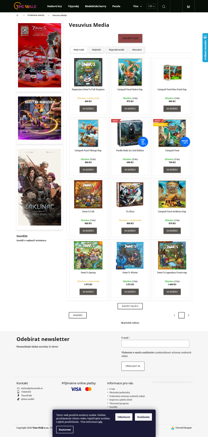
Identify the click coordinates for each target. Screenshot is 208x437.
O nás (112, 388)
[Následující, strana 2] (181, 315)
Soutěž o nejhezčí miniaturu (31, 240)
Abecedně (137, 49)
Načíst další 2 (130, 306)
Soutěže (113, 406)
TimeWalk (26, 395)
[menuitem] (54, 6)
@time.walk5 (27, 399)
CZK (150, 6)
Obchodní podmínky (119, 392)
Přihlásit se (133, 366)
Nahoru (77, 315)
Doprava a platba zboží (120, 399)
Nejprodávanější (116, 49)
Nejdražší (96, 49)
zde (100, 421)
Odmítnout (124, 417)
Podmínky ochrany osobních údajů (127, 396)
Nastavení (65, 429)
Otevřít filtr (130, 38)
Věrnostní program (119, 403)
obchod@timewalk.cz (32, 388)
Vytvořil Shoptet (183, 427)
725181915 (26, 391)
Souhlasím (143, 417)
